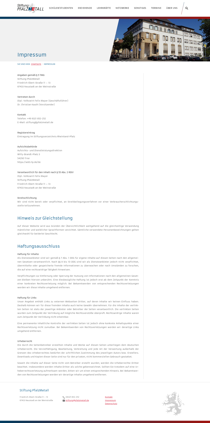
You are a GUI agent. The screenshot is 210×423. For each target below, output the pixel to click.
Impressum (110, 400)
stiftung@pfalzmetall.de (77, 400)
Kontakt (109, 397)
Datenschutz (111, 403)
